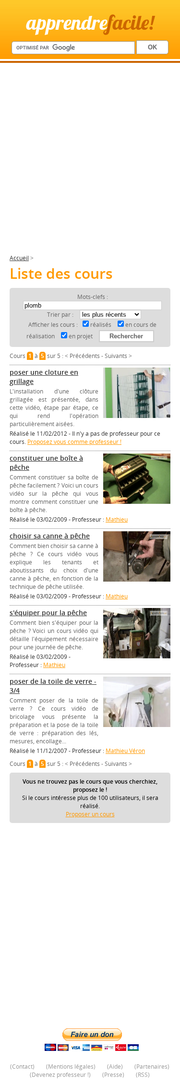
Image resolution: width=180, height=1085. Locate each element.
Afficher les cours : (53, 325)
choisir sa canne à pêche (50, 535)
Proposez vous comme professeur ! (74, 442)
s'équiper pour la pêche (48, 612)
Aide (115, 1066)
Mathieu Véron (125, 751)
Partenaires (152, 1066)
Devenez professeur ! (60, 1075)
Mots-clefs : (92, 297)
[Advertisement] (90, 162)
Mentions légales (71, 1066)
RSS (143, 1075)
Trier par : (61, 314)
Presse (113, 1075)
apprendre (90, 22)
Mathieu (117, 519)
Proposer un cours (90, 814)
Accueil (19, 258)
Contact (22, 1066)
